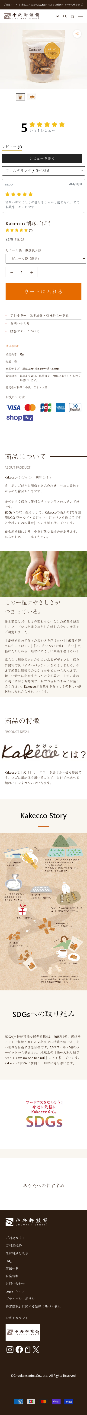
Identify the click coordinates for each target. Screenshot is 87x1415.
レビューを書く (42, 158)
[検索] (65, 16)
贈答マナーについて (24, 331)
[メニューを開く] (80, 16)
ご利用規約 (14, 1245)
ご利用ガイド (15, 1238)
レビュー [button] (12, 146)
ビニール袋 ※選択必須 (23, 250)
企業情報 (12, 1276)
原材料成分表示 (17, 1253)
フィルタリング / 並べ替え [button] (27, 171)
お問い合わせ (20, 323)
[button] (19, 230)
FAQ (9, 1261)
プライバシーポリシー (22, 1299)
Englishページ (15, 1291)
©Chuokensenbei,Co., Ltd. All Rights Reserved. (44, 1375)
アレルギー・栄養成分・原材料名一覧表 (39, 315)
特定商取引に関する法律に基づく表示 (33, 1306)
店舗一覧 (12, 1268)
